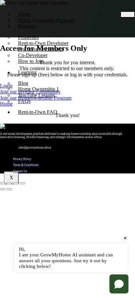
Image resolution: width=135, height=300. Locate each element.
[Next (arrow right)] (9, 189)
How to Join (31, 61)
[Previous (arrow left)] (2, 189)
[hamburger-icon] (127, 14)
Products (27, 26)
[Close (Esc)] (22, 183)
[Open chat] (118, 283)
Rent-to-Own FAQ (37, 112)
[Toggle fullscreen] (9, 183)
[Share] (15, 183)
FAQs (24, 101)
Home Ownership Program (46, 20)
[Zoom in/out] (2, 183)
